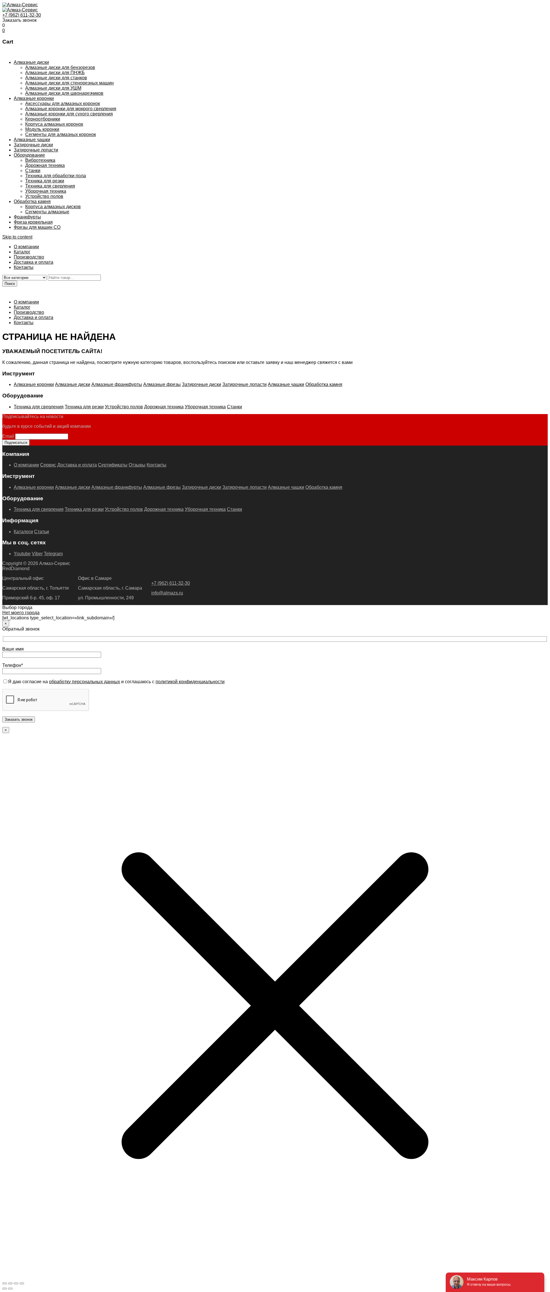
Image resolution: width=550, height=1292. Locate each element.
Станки (32, 170)
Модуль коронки (42, 129)
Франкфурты (27, 216)
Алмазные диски (31, 62)
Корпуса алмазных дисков (53, 206)
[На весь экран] (10, 1283)
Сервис (48, 464)
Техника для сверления (50, 186)
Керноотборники (42, 119)
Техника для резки (44, 180)
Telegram (53, 553)
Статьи (41, 531)
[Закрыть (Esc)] (21, 1283)
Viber (37, 553)
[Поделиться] (16, 1283)
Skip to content (17, 237)
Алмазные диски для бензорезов (60, 67)
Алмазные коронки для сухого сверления (69, 113)
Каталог (22, 251)
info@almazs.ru (167, 592)
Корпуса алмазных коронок (54, 124)
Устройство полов (44, 196)
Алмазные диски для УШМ (53, 88)
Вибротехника (40, 160)
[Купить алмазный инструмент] (20, 4)
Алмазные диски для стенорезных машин (69, 82)
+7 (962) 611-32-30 (21, 15)
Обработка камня (32, 201)
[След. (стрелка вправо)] (10, 1288)
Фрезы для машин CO (37, 227)
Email (8, 436)
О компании (26, 246)
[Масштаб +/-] (4, 1283)
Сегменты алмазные (47, 211)
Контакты (24, 267)
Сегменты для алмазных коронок (60, 134)
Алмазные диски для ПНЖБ (55, 72)
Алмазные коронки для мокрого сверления (70, 108)
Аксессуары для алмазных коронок (62, 103)
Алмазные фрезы (162, 384)
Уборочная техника (45, 191)
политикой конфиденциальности (190, 681)
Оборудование (29, 155)
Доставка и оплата (33, 262)
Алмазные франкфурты (116, 384)
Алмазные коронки (34, 98)
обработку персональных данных (84, 681)
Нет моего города (21, 612)
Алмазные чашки (32, 139)
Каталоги (23, 531)
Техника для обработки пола (55, 175)
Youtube (22, 553)
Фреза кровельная (33, 222)
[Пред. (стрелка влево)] (4, 1288)
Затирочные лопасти (36, 149)
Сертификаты (112, 464)
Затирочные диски (33, 144)
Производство (29, 257)
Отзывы (137, 464)
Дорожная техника (45, 165)
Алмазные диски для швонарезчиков (64, 93)
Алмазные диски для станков (56, 77)
